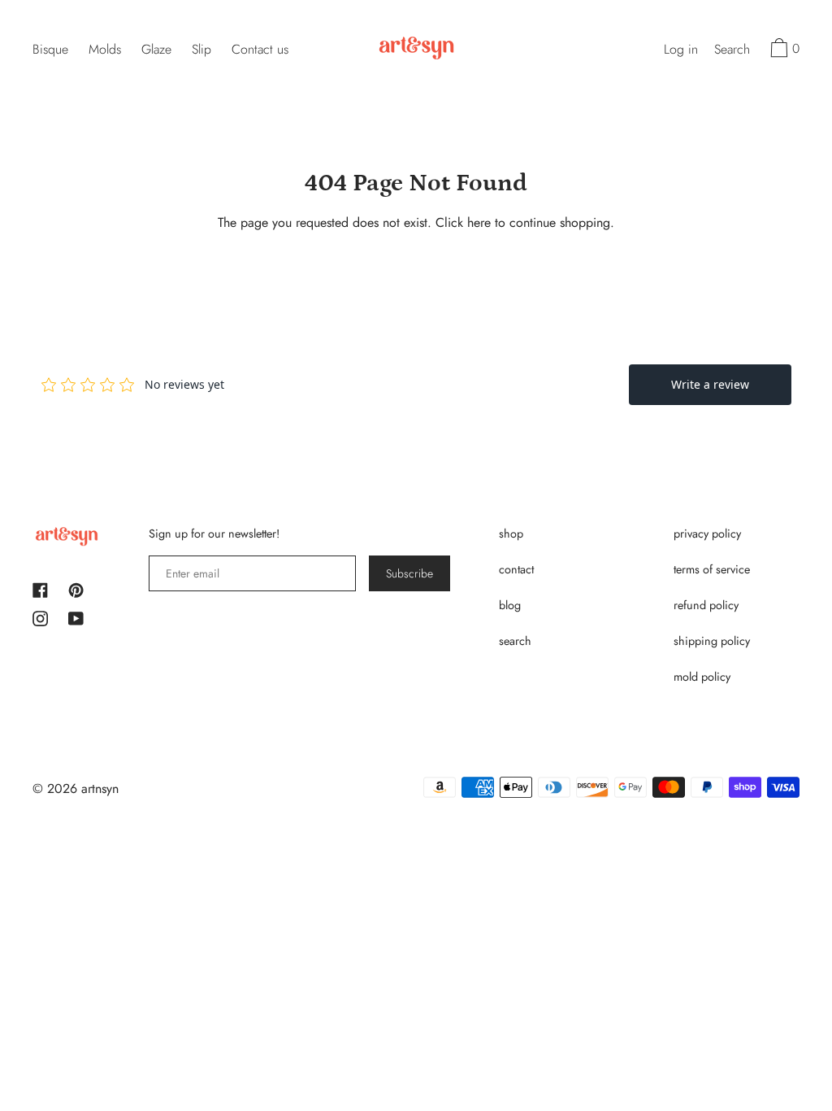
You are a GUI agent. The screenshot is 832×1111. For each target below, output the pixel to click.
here (479, 222)
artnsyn (100, 788)
